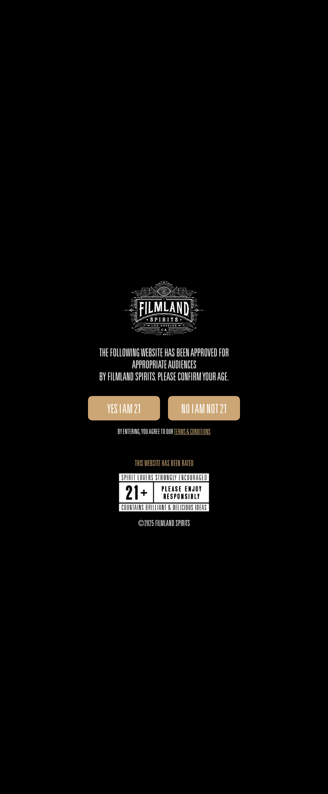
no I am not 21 (204, 410)
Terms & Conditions (192, 432)
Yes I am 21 (124, 410)
